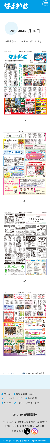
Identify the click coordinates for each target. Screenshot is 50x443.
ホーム (4, 373)
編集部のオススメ (25, 393)
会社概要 (32, 398)
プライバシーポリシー (28, 402)
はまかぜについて (13, 398)
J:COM (7, 402)
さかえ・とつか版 (18, 373)
